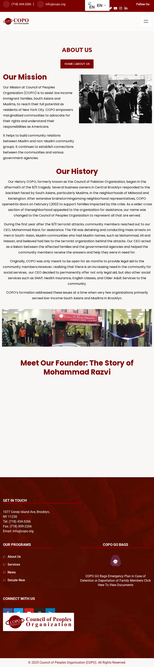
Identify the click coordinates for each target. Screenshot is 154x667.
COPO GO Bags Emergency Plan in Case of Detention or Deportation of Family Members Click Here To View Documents (115, 580)
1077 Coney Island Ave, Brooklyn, (26, 512)
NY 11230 (10, 517)
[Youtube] (115, 8)
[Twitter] (110, 8)
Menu (146, 21)
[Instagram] (120, 8)
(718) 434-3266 (21, 4)
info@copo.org (55, 4)
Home (69, 64)
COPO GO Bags (115, 544)
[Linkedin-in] (126, 8)
